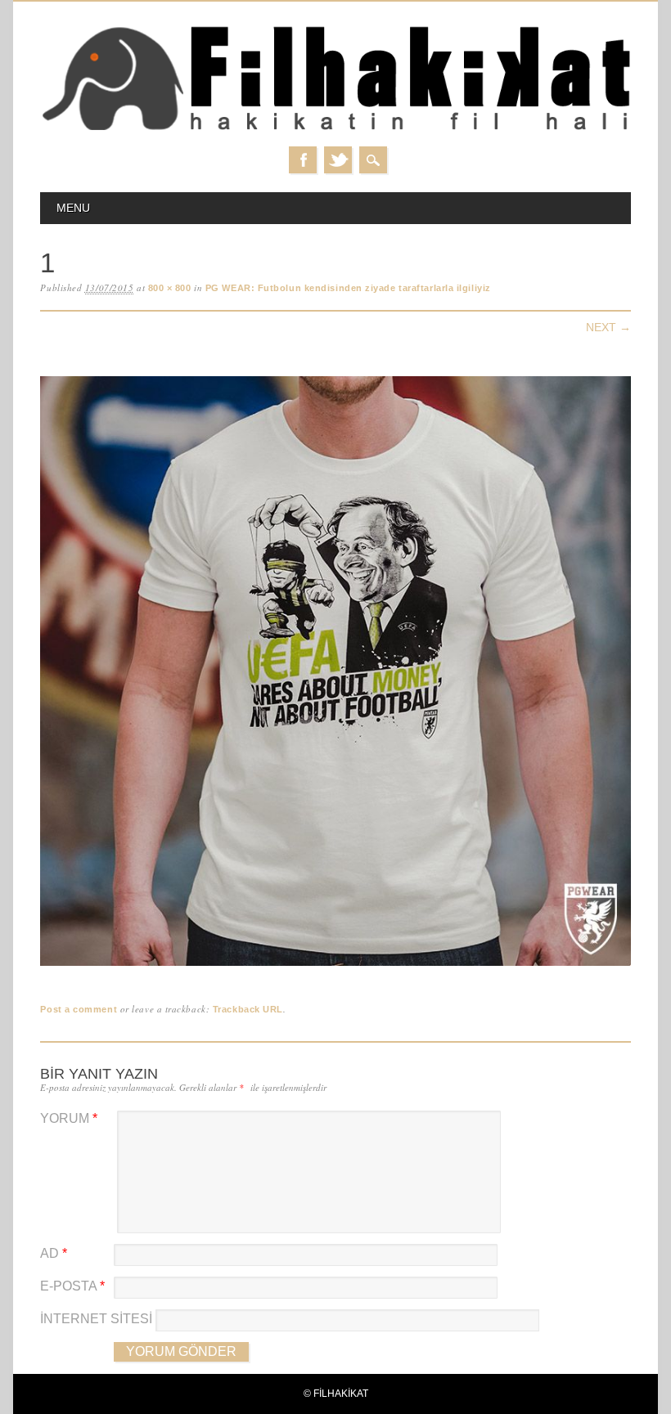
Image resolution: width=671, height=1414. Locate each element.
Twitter (338, 159)
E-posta (72, 1286)
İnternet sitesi (96, 1319)
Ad (53, 1253)
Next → (608, 327)
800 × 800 (169, 288)
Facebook (303, 159)
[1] (335, 966)
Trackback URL (248, 1009)
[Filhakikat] (335, 129)
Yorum (68, 1118)
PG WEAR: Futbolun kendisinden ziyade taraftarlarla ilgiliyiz (348, 288)
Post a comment (78, 1009)
